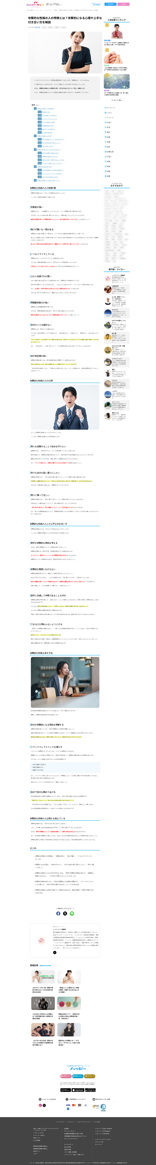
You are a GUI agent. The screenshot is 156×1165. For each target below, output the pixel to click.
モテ (115, 217)
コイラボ (114, 201)
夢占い (120, 226)
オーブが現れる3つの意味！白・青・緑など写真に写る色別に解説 (116, 94)
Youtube (108, 193)
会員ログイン (36, 1151)
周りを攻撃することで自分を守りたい (52, 139)
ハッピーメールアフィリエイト (103, 1139)
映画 (113, 239)
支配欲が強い (44, 112)
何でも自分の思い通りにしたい (50, 142)
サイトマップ (98, 1144)
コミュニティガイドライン (71, 1138)
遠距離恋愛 (122, 258)
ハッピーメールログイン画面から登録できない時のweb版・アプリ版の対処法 (116, 43)
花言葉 (107, 255)
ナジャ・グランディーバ (111, 207)
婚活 (108, 132)
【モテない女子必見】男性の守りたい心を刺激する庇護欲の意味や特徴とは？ (42, 1043)
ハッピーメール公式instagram (102, 1131)
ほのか (116, 196)
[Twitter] (65, 913)
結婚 (119, 250)
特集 (108, 166)
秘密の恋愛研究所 (110, 250)
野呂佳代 (108, 261)
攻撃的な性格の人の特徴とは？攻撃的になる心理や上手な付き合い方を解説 (78, 10)
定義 (108, 137)
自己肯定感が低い (46, 132)
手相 (113, 236)
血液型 (114, 255)
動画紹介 (115, 223)
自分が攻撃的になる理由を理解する (51, 170)
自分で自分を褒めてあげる (48, 177)
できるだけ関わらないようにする (50, 163)
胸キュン (108, 253)
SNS (113, 190)
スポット (108, 204)
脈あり (115, 253)
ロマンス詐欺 (109, 220)
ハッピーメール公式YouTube (102, 1133)
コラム (109, 113)
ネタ (122, 207)
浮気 (127, 239)
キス (107, 201)
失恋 (108, 127)
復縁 (120, 231)
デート (124, 204)
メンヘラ (108, 217)
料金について (36, 1138)
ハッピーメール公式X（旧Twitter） (104, 1128)
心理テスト (108, 234)
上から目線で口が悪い (47, 122)
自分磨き (123, 253)
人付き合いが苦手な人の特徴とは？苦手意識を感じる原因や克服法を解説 (42, 1016)
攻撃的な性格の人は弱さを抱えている (47, 180)
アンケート (111, 108)
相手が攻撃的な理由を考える (49, 153)
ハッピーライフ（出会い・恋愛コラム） (74, 1154)
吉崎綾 (113, 226)
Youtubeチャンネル (118, 193)
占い (122, 223)
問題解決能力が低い (46, 125)
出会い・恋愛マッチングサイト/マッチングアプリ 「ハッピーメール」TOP (46, 1129)
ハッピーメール (117, 209)
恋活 (108, 147)
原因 (107, 226)
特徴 (55, 10)
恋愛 (108, 142)
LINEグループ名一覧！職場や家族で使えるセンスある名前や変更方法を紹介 (42, 990)
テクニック (116, 204)
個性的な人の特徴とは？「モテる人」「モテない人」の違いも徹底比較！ (69, 1043)
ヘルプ (35, 1153)
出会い (107, 40)
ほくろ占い (108, 196)
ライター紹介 (96, 1121)
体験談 (123, 220)
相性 (115, 247)
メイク (116, 215)
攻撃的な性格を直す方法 (43, 166)
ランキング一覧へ (116, 100)
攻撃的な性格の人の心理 (43, 136)
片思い (109, 157)
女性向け (122, 228)
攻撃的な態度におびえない (48, 156)
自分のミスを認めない (47, 129)
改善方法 (50, 27)
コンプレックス (123, 201)
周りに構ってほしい (46, 146)
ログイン (90, 1076)
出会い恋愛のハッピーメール (34, 10)
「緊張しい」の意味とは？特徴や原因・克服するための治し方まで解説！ (68, 990)
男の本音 (116, 244)
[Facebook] (58, 913)
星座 (107, 239)
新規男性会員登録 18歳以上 (40, 1148)
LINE (107, 190)
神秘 (106, 90)
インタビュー (109, 199)
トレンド (110, 117)
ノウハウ (108, 209)
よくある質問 (36, 1140)
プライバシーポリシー (70, 1131)
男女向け (64, 27)
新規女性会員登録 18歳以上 (40, 1146)
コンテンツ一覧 (99, 1142)
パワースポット (109, 212)
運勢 (107, 258)
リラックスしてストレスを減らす (50, 173)
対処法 (44, 27)
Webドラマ (120, 190)
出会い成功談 (67, 1147)
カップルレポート (68, 1144)
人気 (117, 220)
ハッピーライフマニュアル (83, 1121)
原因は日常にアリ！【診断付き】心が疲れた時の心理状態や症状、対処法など (69, 1016)
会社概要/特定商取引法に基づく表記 (73, 1133)
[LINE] (72, 913)
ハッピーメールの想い (39, 1135)
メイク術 (124, 215)
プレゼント (108, 215)
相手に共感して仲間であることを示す (52, 160)
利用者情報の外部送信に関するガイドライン (75, 1136)
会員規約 (66, 1128)
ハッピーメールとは (38, 1132)
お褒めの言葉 (67, 1149)
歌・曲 (119, 239)
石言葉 (121, 247)
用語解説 (108, 244)
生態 (121, 242)
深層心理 (57, 27)
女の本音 (114, 228)
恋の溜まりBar (118, 234)
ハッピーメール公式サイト (73, 948)
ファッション (120, 212)
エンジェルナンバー (120, 199)
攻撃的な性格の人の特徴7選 (44, 108)
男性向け (108, 247)
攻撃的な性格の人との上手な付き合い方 (48, 149)
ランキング (122, 217)
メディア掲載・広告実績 (70, 1152)
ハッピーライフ (48, 10)
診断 (106, 65)
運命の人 (114, 258)
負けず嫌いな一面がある (48, 115)
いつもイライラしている (48, 119)
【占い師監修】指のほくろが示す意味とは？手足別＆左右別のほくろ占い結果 (116, 69)
